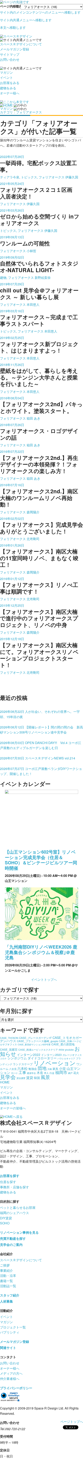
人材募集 (6, 1301)
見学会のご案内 (11, 1244)
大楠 (49, 1068)
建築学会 (31, 1073)
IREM (61, 1049)
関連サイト (8, 1347)
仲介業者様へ (9, 1378)
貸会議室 (21, 1078)
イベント (6, 77)
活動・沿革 (8, 1275)
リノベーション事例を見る (19, 1232)
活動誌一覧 (8, 1286)
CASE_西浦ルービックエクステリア (38, 1049)
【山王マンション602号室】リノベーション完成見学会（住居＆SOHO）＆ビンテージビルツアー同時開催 (41, 860)
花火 (76, 1073)
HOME (5, 1082)
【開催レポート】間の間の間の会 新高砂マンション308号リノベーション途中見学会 (41, 730)
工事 (22, 1072)
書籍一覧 (6, 1280)
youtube (69, 1049)
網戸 (70, 1073)
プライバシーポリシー (16, 1388)
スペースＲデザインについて (21, 44)
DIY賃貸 (6, 1218)
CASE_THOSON (9, 1037)
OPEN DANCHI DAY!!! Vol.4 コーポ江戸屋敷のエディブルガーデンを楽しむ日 (40, 745)
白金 (52, 1073)
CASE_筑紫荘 (9, 1049)
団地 (42, 1068)
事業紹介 (6, 1270)
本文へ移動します (13, 27)
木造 (40, 1072)
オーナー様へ (9, 93)
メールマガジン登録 (14, 49)
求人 (46, 1073)
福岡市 (61, 1072)
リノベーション (54, 1062)
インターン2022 (28, 1054)
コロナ (3, 1058)
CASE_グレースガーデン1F (35, 1038)
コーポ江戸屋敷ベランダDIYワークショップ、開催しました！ (41, 771)
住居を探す (8, 1181)
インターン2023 (51, 1055)
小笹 (62, 1068)
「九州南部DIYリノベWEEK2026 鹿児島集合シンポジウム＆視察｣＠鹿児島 (41, 952)
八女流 (13, 1068)
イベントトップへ (44, 979)
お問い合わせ (9, 59)
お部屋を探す (9, 1175)
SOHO (4, 1223)
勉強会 (32, 1069)
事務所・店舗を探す (14, 1187)
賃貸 (29, 1077)
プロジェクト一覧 (13, 1327)
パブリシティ (9, 1332)
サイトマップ (9, 54)
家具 (55, 1069)
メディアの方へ (11, 1373)
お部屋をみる (9, 82)
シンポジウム (17, 1057)
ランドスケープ (23, 1064)
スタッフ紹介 (9, 1295)
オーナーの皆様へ (13, 1108)
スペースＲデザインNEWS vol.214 (37, 758)
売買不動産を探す (13, 1238)
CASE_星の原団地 (63, 1044)
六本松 (22, 1068)
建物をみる (8, 88)
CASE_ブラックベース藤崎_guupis (37, 1041)
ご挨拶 (5, 1265)
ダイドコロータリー (42, 1057)
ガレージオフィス (72, 1055)
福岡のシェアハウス (14, 1212)
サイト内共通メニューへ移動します (26, 20)
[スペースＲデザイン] (16, 35)
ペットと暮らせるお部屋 (17, 1207)
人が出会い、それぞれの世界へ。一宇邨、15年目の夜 (40, 714)
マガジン (6, 72)
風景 (45, 1077)
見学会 (8, 1076)
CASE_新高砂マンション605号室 (34, 1044)
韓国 (37, 1078)
